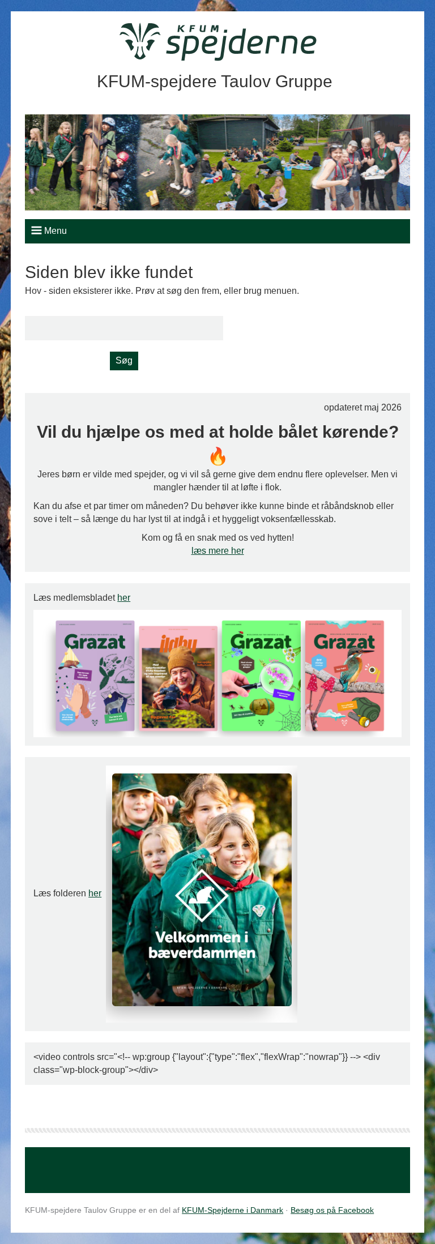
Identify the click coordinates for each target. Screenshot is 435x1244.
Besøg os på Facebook (332, 1210)
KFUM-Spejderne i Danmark (232, 1210)
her (123, 597)
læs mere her (217, 550)
